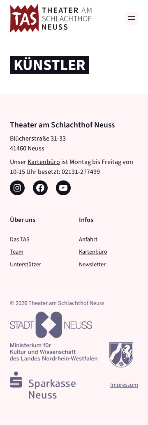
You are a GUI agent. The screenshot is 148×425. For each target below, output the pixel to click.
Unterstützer (25, 264)
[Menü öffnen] (131, 18)
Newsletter (92, 264)
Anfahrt (88, 239)
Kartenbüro (44, 161)
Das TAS (20, 239)
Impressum (124, 385)
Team (16, 251)
